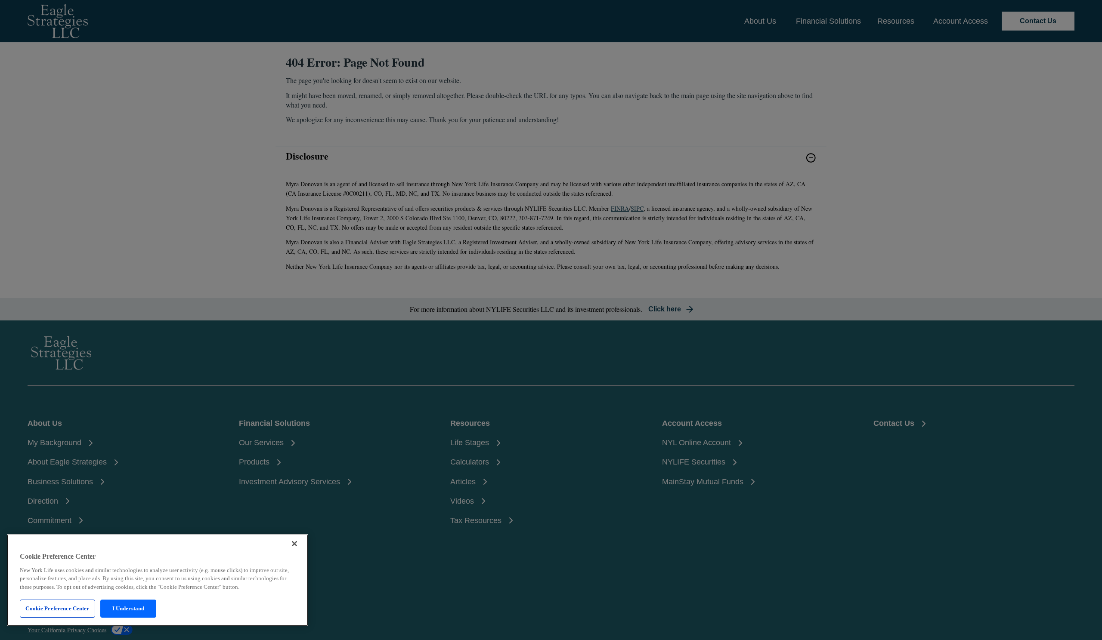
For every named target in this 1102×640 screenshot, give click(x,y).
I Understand (128, 608)
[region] (157, 580)
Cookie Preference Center (57, 608)
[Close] (294, 543)
